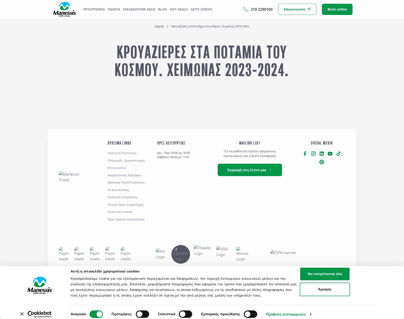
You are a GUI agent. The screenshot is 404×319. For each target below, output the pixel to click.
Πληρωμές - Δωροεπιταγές (126, 160)
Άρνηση (324, 289)
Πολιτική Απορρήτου (123, 197)
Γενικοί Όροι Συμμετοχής (126, 204)
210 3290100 (262, 9)
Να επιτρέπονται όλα (325, 274)
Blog (162, 9)
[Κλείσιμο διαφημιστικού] (387, 269)
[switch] (142, 314)
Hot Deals (179, 9)
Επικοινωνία (117, 168)
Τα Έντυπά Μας (118, 190)
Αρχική (159, 26)
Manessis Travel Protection (126, 182)
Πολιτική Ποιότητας (122, 153)
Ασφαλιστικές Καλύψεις (124, 175)
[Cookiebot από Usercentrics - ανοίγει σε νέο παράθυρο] (39, 314)
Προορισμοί (94, 9)
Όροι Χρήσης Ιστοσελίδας (126, 219)
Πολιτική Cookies (120, 212)
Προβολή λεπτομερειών (286, 314)
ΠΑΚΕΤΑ (114, 9)
